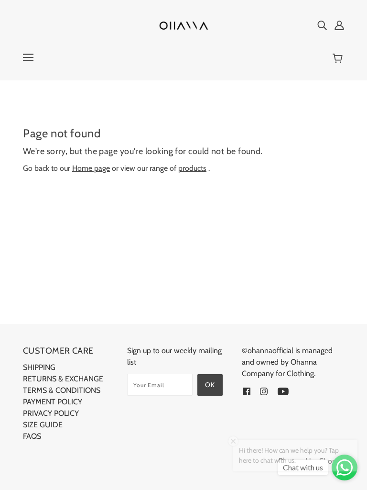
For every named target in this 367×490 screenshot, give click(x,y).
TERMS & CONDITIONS (61, 390)
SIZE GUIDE (43, 424)
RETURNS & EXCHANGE (63, 378)
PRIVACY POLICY (51, 413)
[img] (322, 24)
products (192, 168)
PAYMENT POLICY (52, 401)
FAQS (32, 436)
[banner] (183, 24)
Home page (91, 168)
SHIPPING (39, 367)
